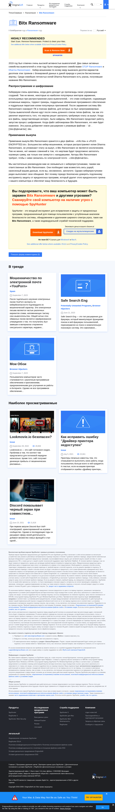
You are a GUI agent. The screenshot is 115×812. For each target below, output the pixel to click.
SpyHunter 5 (64, 712)
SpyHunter (12, 712)
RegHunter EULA (15, 741)
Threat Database (15, 13)
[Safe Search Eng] (83, 285)
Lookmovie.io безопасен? (31, 437)
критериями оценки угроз (45, 695)
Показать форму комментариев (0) (25, 254)
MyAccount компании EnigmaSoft (74, 650)
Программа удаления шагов (27, 764)
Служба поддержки (68, 5)
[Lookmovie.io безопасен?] (32, 422)
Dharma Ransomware (19, 70)
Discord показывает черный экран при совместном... (26, 509)
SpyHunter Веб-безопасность (65, 720)
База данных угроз (41, 717)
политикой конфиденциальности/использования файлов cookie (41, 693)
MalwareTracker (40, 720)
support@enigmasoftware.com (18, 650)
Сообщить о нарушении (94, 724)
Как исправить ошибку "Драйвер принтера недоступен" (79, 441)
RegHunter (63, 724)
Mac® (73, 240)
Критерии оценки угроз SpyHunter (51, 764)
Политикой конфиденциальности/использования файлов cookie (41, 607)
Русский (101, 4)
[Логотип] (16, 4)
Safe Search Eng (74, 300)
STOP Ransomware (92, 66)
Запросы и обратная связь (95, 721)
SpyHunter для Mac (67, 716)
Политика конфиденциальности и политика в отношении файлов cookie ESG (37, 748)
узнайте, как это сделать (17, 609)
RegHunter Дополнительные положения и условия (52, 767)
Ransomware (30, 13)
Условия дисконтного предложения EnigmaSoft (26, 751)
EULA (44, 44)
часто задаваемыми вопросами (25, 695)
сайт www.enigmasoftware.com (34, 636)
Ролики (36, 724)
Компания (81, 5)
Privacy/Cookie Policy (58, 44)
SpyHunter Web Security (17, 719)
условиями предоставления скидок (77, 693)
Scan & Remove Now (54, 50)
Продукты (40, 5)
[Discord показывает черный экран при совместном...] (32, 490)
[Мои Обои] (32, 349)
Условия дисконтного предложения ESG (23, 754)
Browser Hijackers (18, 369)
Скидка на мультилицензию (80, 231)
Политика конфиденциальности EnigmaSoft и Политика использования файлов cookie (40, 745)
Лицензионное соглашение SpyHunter (23, 738)
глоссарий (38, 727)
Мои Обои (18, 364)
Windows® (65, 240)
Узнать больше (65, 808)
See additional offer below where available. (26, 44)
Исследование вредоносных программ (54, 5)
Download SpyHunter (43, 232)
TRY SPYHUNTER (93, 797)
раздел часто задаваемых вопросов (61, 586)
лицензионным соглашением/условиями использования (51, 674)
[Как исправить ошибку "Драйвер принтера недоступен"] (83, 422)
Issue (12, 442)
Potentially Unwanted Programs (76, 306)
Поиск (92, 4)
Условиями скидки (71, 607)
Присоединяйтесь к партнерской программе (94, 717)
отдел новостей (91, 712)
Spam (12, 291)
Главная (30, 5)
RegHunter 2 (13, 716)
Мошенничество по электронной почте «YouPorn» (26, 282)
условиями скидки (26, 676)
